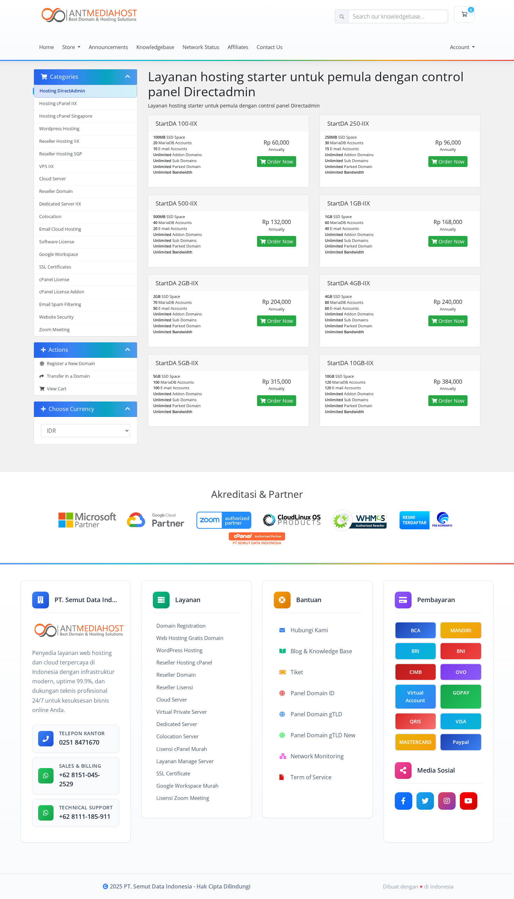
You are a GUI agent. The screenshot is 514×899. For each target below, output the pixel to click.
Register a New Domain (70, 364)
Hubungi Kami (309, 630)
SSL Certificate (173, 773)
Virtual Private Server (181, 711)
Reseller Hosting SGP (60, 154)
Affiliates (238, 46)
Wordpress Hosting (59, 129)
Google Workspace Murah (187, 785)
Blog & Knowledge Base (321, 651)
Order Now (279, 161)
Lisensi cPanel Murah (181, 748)
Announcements (108, 46)
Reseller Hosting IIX (59, 141)
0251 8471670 (79, 742)
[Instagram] (447, 801)
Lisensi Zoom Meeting (182, 797)
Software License (56, 242)
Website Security (56, 317)
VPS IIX (46, 166)
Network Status (201, 46)
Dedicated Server (176, 723)
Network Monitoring (317, 756)
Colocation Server (177, 736)
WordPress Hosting (179, 650)
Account (460, 46)
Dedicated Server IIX (60, 204)
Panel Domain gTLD (316, 714)
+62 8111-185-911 (84, 816)
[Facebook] (403, 801)
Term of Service (311, 777)
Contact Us (270, 46)
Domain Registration (181, 625)
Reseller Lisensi (174, 687)
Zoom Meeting (54, 330)
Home (46, 46)
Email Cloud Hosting (60, 229)
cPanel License (54, 280)
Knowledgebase (155, 46)
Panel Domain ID (313, 693)
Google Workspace (58, 254)
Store (69, 46)
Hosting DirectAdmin (62, 91)
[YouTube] (468, 801)
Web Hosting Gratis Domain (189, 637)
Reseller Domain (56, 191)
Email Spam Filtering (60, 304)
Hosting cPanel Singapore (65, 116)
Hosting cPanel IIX (58, 103)
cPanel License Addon (61, 292)
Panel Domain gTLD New (323, 735)
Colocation (50, 216)
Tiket (297, 672)
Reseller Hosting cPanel (184, 662)
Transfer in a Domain (67, 376)
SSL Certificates (55, 267)
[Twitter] (425, 801)
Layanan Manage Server (185, 761)
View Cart (55, 389)
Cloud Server (52, 179)
